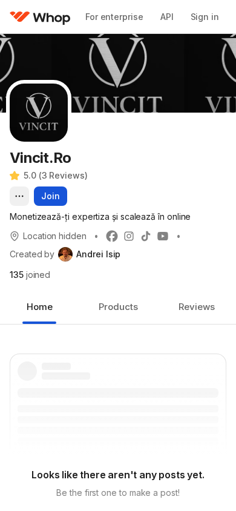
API (167, 17)
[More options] (19, 196)
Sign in (205, 17)
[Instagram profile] (129, 236)
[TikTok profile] (146, 236)
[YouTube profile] (163, 236)
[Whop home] (40, 17)
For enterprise (114, 17)
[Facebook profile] (112, 236)
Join (50, 196)
